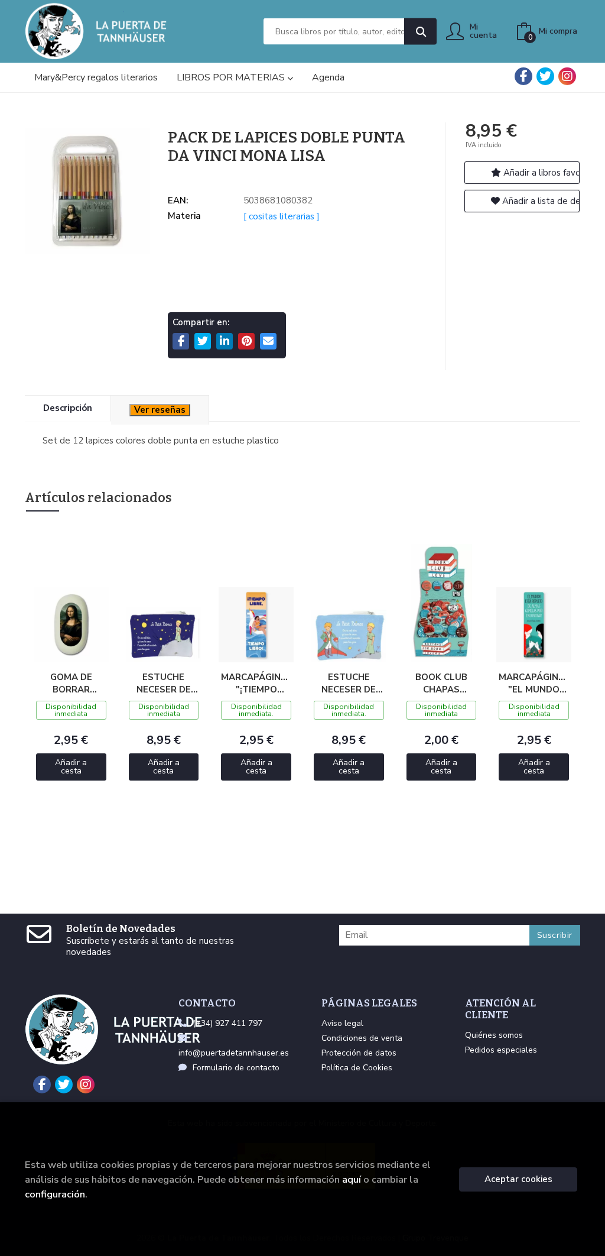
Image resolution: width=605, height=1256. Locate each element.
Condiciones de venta (361, 1038)
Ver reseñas (160, 410)
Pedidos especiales (501, 1050)
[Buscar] (420, 31)
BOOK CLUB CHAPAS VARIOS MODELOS (441, 683)
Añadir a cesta (71, 766)
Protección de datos (358, 1052)
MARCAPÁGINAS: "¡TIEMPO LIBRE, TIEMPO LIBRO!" (256, 683)
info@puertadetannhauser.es (233, 1052)
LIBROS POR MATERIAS (232, 77)
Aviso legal (342, 1023)
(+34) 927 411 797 (227, 1023)
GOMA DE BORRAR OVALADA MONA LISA (71, 683)
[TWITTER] (545, 76)
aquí (351, 1179)
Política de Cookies (356, 1067)
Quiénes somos (494, 1035)
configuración (55, 1194)
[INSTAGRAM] (567, 76)
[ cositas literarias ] (281, 216)
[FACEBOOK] (523, 76)
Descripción (67, 408)
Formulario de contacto (236, 1067)
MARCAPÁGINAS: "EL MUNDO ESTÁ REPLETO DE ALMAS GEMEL (534, 683)
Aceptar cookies (518, 1179)
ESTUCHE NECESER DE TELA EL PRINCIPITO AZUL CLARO (349, 683)
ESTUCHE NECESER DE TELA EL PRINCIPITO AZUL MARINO (163, 683)
